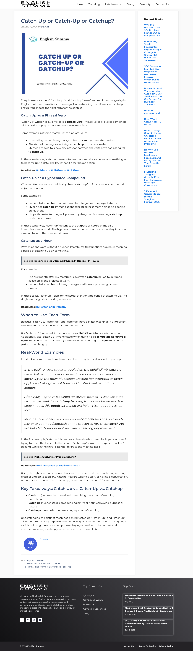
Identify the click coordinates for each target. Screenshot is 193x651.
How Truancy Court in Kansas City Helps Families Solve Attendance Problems (153, 137)
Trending (94, 4)
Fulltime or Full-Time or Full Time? (58, 170)
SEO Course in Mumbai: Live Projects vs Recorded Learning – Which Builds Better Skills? (152, 74)
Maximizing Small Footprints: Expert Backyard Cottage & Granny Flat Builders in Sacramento (153, 51)
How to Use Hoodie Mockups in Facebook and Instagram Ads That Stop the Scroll (152, 157)
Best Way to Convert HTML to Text (152, 122)
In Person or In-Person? (51, 306)
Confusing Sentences (94, 609)
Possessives (89, 604)
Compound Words (34, 560)
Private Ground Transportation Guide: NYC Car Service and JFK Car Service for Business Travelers (153, 96)
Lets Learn (111, 4)
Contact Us (162, 4)
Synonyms (88, 595)
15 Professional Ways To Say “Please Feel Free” (48, 566)
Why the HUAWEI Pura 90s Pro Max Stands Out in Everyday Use (152, 30)
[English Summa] (36, 4)
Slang (130, 4)
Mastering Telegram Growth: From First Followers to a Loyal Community (153, 179)
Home (79, 4)
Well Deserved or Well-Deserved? (58, 465)
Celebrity (144, 4)
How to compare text (152, 111)
